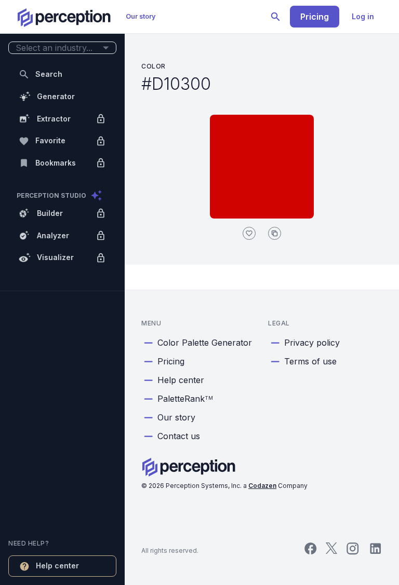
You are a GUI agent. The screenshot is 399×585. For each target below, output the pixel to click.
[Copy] (274, 233)
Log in (363, 16)
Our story (141, 16)
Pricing (314, 16)
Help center (180, 380)
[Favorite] (249, 233)
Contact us (178, 436)
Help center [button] (57, 565)
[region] (62, 292)
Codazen (262, 485)
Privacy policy (312, 342)
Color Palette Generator (204, 342)
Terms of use (310, 361)
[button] (62, 48)
